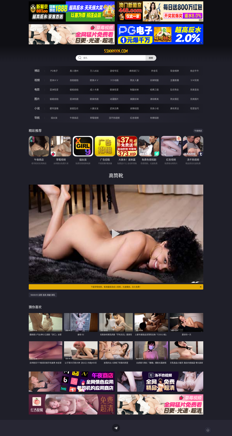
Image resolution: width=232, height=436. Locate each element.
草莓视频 (94, 117)
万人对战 (94, 70)
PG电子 (54, 70)
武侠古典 (114, 108)
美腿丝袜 (134, 99)
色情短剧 (154, 117)
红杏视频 (134, 117)
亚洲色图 (74, 99)
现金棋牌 (174, 70)
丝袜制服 (154, 80)
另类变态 (194, 89)
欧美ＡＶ (94, 80)
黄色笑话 (174, 108)
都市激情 (54, 108)
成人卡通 (94, 89)
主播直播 (174, 80)
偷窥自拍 (54, 99)
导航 (37, 118)
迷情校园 (134, 108)
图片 (37, 99)
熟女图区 (174, 99)
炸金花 (154, 70)
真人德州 (74, 70)
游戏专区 (114, 70)
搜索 (151, 57)
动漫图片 (114, 99)
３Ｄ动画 (114, 80)
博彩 (37, 71)
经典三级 (154, 89)
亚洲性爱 (54, 89)
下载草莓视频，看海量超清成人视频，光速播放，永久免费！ (116, 287)
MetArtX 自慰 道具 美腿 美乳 (43, 295)
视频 (37, 80)
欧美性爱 (114, 89)
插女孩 (54, 117)
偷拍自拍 (74, 89)
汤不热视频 (114, 117)
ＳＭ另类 (194, 80)
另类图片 (194, 99)
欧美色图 (94, 99)
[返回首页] (208, 430)
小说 (37, 108)
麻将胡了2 (134, 70)
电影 (37, 89)
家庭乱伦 (74, 108)
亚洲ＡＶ (54, 80)
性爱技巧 (194, 108)
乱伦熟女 (174, 89)
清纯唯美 (154, 99)
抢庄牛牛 (194, 70)
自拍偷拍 (74, 80)
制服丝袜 (134, 89)
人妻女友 (94, 108)
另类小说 (154, 108)
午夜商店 (74, 117)
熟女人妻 (134, 80)
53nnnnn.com (116, 51)
